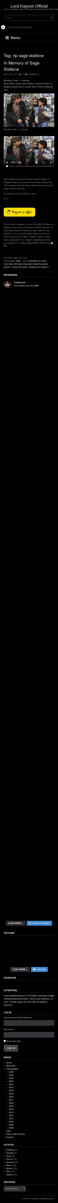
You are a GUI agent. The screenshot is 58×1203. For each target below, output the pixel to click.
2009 (11, 1125)
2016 (11, 1103)
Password (9, 1029)
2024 (11, 1078)
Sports (9, 1168)
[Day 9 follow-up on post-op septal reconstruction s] (29, 577)
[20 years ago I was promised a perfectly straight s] (29, 667)
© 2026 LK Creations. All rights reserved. (38, 1199)
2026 (11, 1072)
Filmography (12, 1069)
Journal (9, 1162)
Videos (9, 1174)
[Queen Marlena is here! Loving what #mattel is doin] (29, 815)
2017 (11, 1100)
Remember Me (13, 1041)
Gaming (10, 1153)
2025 (11, 1075)
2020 (11, 1090)
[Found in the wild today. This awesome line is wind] (29, 517)
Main (18, 261)
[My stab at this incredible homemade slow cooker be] (29, 726)
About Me (10, 1066)
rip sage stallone (23, 264)
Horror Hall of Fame (15, 1134)
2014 (11, 1109)
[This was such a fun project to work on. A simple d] (29, 487)
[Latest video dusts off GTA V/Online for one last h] (29, 696)
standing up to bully (38, 267)
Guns (8, 1156)
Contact (10, 1137)
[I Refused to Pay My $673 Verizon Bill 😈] (29, 951)
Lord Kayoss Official (29, 6)
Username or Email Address (18, 1017)
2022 (11, 1084)
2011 (11, 1118)
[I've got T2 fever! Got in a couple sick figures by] (29, 845)
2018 (11, 1097)
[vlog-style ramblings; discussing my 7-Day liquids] (29, 336)
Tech (8, 1171)
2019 (11, 1094)
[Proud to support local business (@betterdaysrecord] (29, 786)
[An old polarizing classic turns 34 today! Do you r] (29, 756)
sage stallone (19, 267)
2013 (11, 1112)
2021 (11, 1087)
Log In (11, 1048)
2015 (11, 1106)
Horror (9, 1159)
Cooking (10, 1150)
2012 (11, 1115)
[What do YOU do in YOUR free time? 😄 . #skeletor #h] (29, 874)
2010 (11, 1121)
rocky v (8, 267)
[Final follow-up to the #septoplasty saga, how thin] (29, 427)
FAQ (8, 1131)
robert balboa (40, 264)
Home (9, 1062)
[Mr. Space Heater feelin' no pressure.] (29, 904)
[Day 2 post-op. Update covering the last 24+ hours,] (29, 637)
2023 (11, 1081)
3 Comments (33, 74)
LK (22, 74)
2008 (11, 1128)
